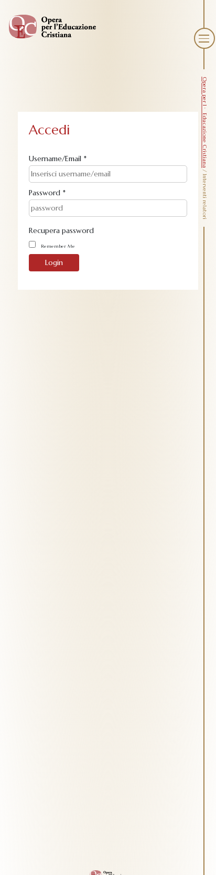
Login (54, 262)
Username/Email (58, 158)
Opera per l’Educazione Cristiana (204, 122)
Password (47, 192)
